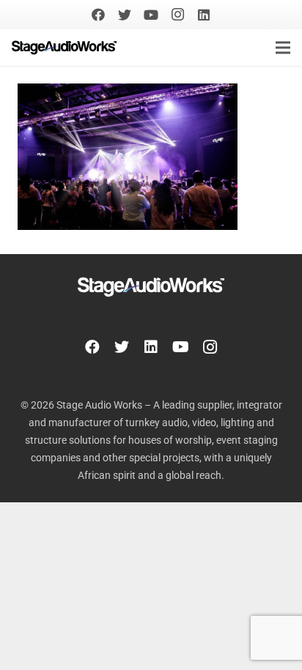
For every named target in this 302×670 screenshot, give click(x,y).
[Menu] (283, 47)
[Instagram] (177, 14)
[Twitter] (124, 14)
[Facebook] (98, 14)
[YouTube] (151, 14)
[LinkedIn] (204, 14)
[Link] (64, 48)
